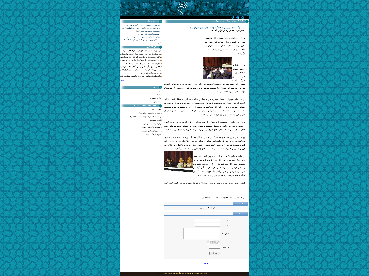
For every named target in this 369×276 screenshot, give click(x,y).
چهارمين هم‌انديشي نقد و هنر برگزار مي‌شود (144, 25)
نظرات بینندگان (240, 204)
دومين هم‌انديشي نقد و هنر (148, 34)
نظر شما (240, 213)
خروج (206, 263)
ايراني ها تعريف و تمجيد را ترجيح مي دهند (143, 37)
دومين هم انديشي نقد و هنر (148, 31)
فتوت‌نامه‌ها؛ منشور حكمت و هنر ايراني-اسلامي (141, 28)
